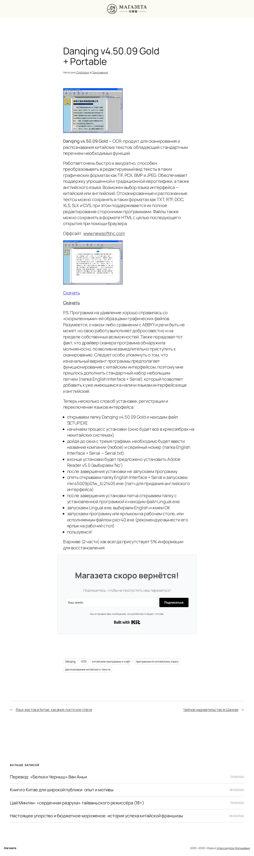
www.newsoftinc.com (104, 233)
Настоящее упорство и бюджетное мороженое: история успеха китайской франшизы (96, 815)
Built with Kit (127, 622)
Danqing (70, 661)
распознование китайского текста (87, 669)
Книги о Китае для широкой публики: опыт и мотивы (62, 789)
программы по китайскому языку (157, 661)
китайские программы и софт (111, 661)
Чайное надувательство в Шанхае (210, 709)
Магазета (10, 848)
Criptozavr (82, 72)
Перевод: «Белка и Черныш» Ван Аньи (48, 776)
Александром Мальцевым (233, 848)
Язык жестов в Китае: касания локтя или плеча (54, 709)
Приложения (100, 72)
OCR (84, 661)
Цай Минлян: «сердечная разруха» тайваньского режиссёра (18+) (77, 802)
